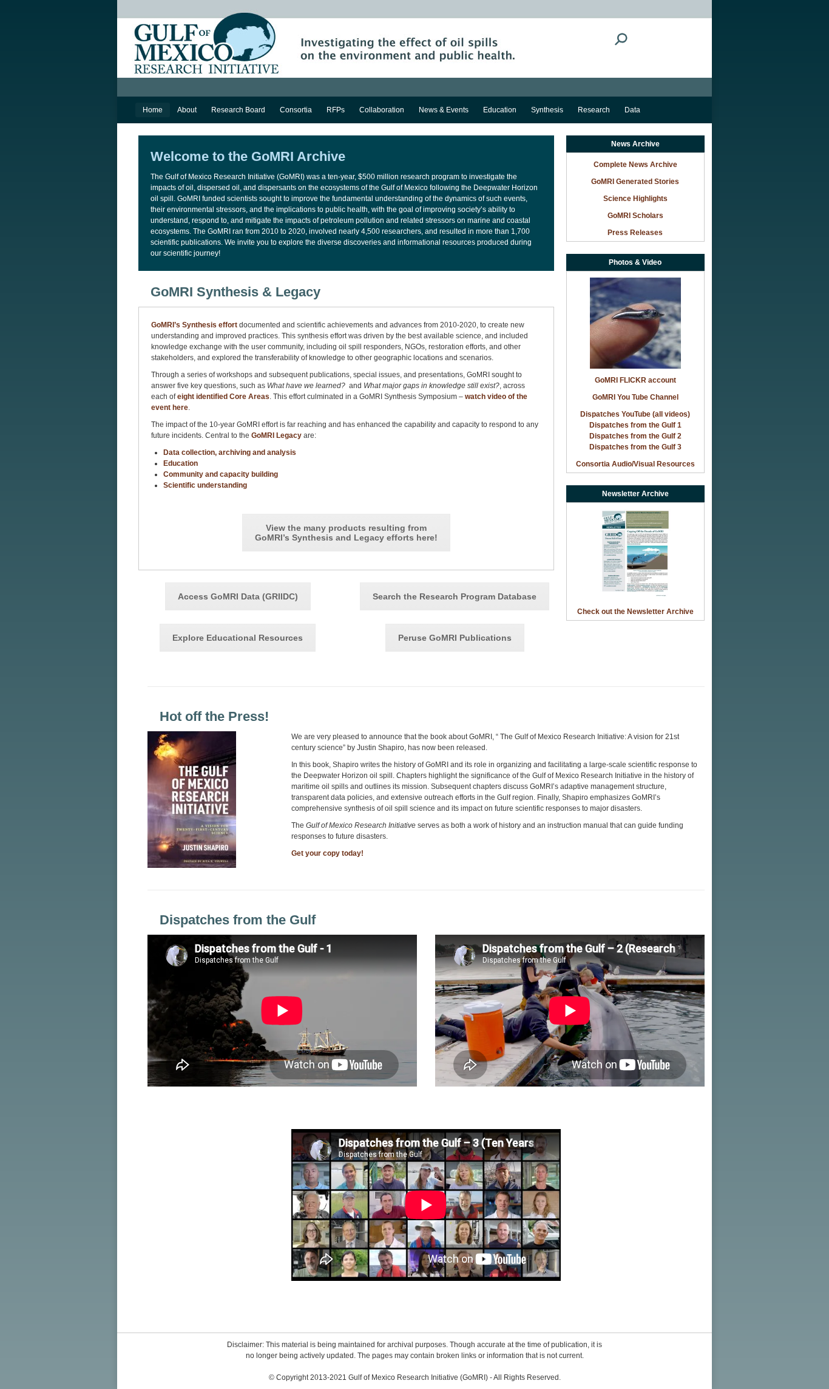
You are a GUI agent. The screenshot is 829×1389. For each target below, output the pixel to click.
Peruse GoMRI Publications (455, 638)
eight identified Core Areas (223, 396)
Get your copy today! (327, 853)
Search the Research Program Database (454, 596)
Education (180, 463)
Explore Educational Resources (237, 638)
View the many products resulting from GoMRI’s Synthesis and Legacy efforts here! (346, 532)
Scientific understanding (205, 485)
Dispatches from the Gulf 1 (635, 425)
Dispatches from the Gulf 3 (635, 447)
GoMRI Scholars (635, 215)
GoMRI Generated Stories (635, 181)
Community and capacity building (220, 474)
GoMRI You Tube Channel (635, 397)
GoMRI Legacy (276, 435)
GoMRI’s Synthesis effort (194, 325)
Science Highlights (635, 198)
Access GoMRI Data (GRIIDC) (238, 596)
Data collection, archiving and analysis (229, 452)
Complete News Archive (635, 164)
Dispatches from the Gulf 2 (635, 436)
